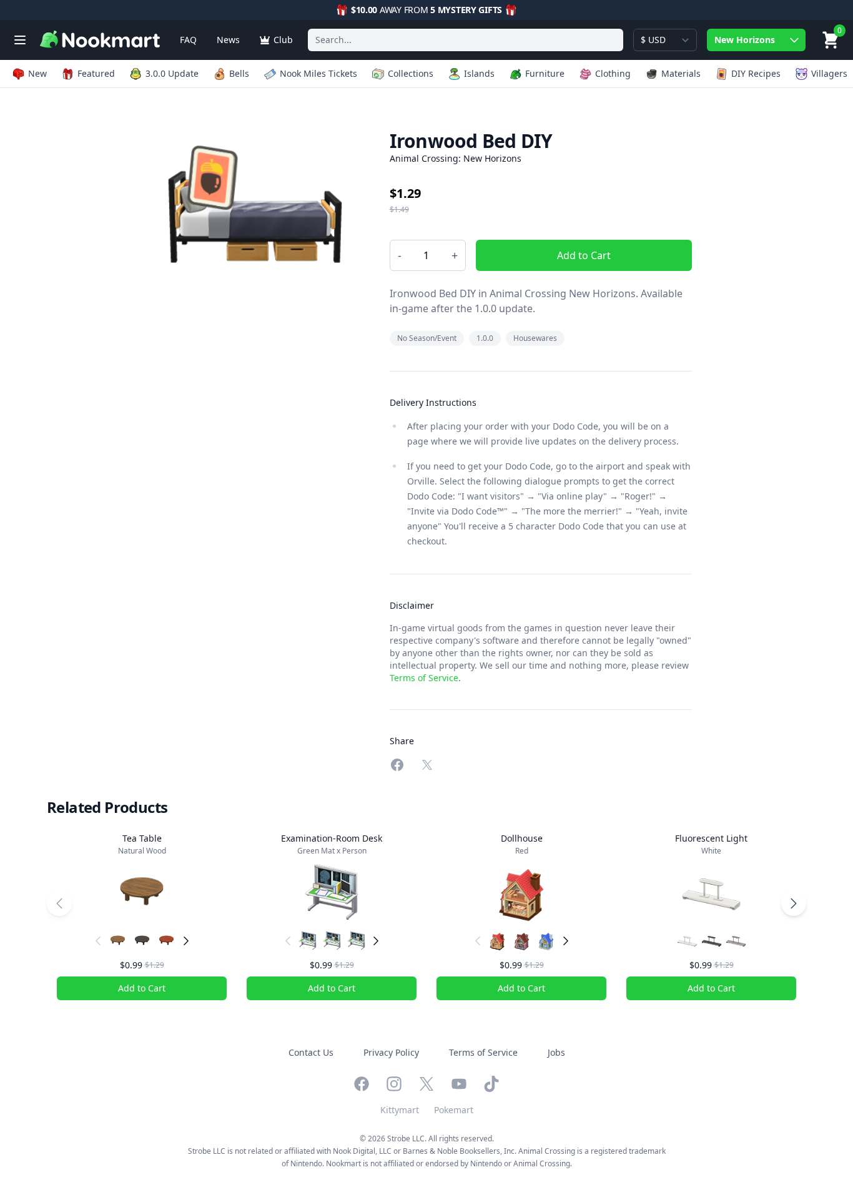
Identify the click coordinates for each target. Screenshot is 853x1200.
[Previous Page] (59, 903)
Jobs (556, 1052)
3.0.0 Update (172, 73)
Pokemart (453, 1110)
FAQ (188, 40)
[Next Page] (793, 903)
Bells (239, 73)
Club (283, 40)
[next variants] (186, 941)
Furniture (545, 73)
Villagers (829, 73)
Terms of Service (424, 678)
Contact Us (310, 1052)
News (228, 40)
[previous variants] (98, 941)
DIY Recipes (756, 73)
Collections (410, 73)
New (37, 73)
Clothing (613, 73)
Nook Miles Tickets (318, 73)
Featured (96, 73)
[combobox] (465, 40)
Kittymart (399, 1110)
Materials (681, 73)
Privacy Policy (391, 1052)
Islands (479, 73)
